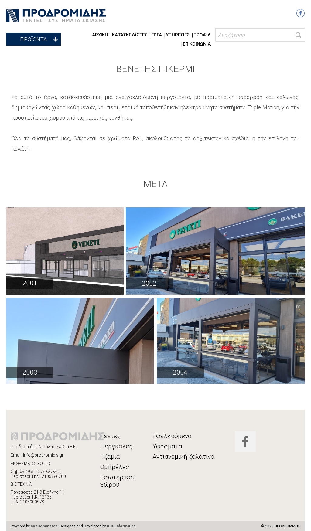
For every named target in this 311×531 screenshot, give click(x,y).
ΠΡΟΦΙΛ (202, 35)
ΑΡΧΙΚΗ (100, 35)
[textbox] (260, 35)
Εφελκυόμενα (172, 436)
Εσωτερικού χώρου (118, 481)
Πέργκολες (116, 446)
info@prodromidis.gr (43, 455)
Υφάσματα (167, 446)
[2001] (65, 250)
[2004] (231, 341)
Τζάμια (110, 456)
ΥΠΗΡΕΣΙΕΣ (178, 35)
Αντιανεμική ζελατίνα (183, 456)
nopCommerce (44, 526)
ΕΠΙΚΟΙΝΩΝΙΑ (197, 44)
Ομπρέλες (114, 467)
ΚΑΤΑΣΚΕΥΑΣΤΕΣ (129, 35)
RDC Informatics (121, 526)
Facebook (300, 13)
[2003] (80, 341)
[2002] (215, 251)
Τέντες (110, 436)
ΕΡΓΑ (156, 35)
